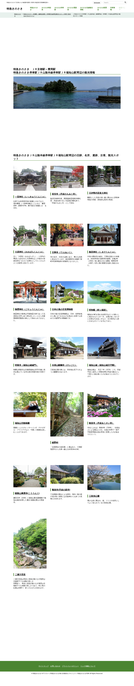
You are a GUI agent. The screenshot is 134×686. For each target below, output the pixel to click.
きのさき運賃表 (72, 8)
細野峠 (55, 442)
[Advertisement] (67, 47)
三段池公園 (94, 496)
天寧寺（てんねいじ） (62, 252)
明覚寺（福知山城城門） (26, 365)
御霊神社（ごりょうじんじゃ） (29, 309)
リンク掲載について (87, 666)
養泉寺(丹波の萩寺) (61, 490)
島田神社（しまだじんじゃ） (102, 252)
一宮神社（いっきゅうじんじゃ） (30, 197)
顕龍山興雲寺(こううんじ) (27, 493)
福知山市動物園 (22, 423)
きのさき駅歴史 (102, 8)
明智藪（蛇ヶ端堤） (98, 310)
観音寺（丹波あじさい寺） (101, 423)
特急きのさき (15, 8)
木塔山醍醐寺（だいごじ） (64, 365)
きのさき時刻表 (46, 8)
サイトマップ (44, 666)
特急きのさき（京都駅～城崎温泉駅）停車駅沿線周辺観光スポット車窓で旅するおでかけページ (47, 15)
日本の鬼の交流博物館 (62, 309)
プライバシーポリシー (70, 666)
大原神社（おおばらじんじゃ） (29, 252)
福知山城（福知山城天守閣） (102, 365)
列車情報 (112, 8)
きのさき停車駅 (59, 8)
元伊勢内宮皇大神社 (98, 193)
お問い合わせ (55, 666)
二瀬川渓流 (20, 574)
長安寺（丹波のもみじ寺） (64, 194)
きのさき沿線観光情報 (86, 8)
